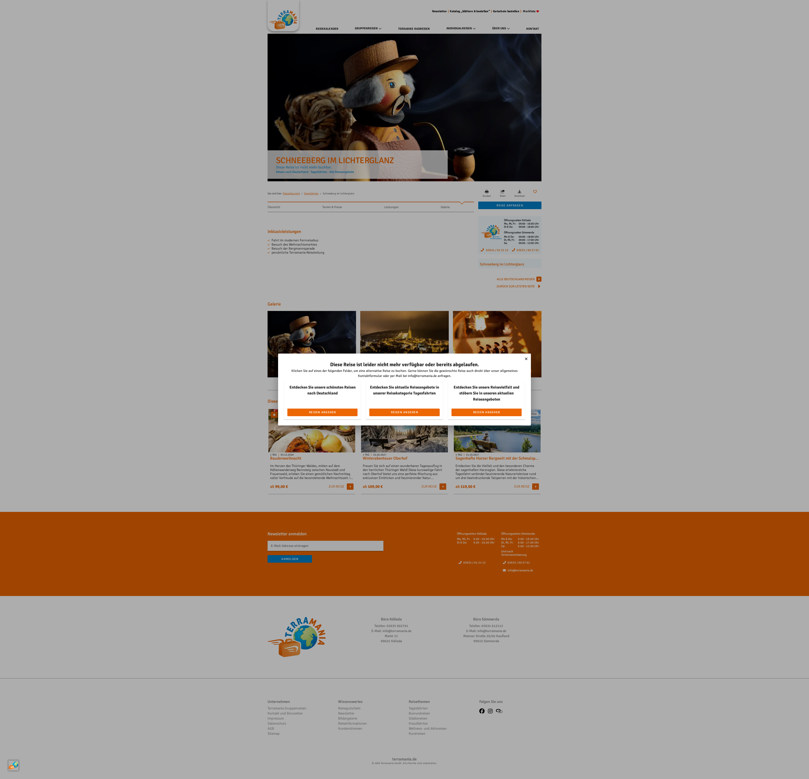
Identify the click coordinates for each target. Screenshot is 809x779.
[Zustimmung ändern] (13, 765)
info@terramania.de (422, 376)
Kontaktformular (370, 376)
